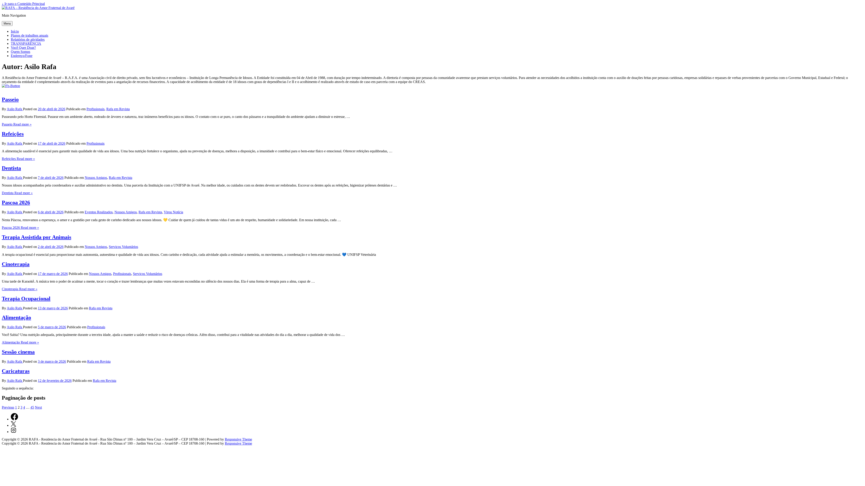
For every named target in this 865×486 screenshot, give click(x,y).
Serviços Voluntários (123, 247)
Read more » (17, 124)
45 (32, 407)
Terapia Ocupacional (26, 299)
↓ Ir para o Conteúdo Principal (23, 4)
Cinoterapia (16, 264)
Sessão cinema (18, 352)
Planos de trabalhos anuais (29, 35)
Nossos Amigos (96, 178)
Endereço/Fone (21, 56)
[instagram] (13, 432)
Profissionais (95, 109)
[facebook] (14, 419)
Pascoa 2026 (16, 202)
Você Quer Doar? (23, 48)
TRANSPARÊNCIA (26, 43)
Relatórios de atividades (28, 39)
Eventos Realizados (99, 212)
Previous (8, 407)
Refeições (13, 134)
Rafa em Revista (118, 109)
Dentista (11, 168)
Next (38, 407)
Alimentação (16, 317)
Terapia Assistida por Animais (36, 237)
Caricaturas (16, 371)
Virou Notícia (173, 212)
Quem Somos (20, 52)
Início (15, 31)
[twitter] (13, 425)
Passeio (10, 99)
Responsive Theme (238, 439)
